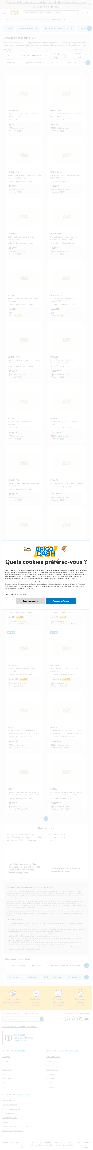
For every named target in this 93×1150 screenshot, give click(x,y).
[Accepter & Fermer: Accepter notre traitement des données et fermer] (61, 601)
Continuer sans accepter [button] (15, 593)
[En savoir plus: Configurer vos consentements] (30, 601)
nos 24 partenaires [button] (28, 570)
